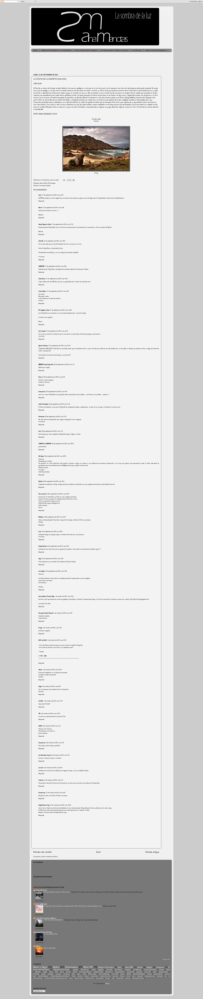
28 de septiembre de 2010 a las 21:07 (55, 517)
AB (39, 713)
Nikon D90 (47, 183)
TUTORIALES (137, 50)
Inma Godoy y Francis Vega (46, 596)
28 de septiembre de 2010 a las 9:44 (56, 392)
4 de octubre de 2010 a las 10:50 (56, 640)
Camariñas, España (45, 186)
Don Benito (36, 974)
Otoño (168, 970)
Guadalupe (50, 974)
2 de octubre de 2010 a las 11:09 (63, 613)
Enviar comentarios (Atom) (50, 857)
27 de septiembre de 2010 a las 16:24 (52, 195)
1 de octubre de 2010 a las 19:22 (64, 596)
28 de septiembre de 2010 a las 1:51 (64, 364)
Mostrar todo (166, 959)
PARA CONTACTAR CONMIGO (86, 50)
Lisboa (71, 978)
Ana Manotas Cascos (44, 755)
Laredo (93, 970)
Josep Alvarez (42, 546)
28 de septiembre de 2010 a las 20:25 (58, 494)
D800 (56, 972)
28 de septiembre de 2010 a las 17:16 (59, 404)
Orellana (149, 974)
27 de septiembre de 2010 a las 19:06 (56, 266)
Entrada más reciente (42, 852)
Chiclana (75, 972)
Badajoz (149, 967)
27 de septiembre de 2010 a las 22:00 (61, 310)
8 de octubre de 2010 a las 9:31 (55, 743)
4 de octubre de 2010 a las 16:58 (52, 670)
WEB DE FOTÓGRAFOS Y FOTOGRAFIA (56, 50)
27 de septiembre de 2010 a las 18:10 (54, 241)
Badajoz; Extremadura (106, 967)
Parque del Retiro (120, 972)
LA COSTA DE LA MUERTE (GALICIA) (49, 79)
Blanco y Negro (40, 967)
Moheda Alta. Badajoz (139, 974)
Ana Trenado (42, 331)
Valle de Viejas (120, 978)
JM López (41, 456)
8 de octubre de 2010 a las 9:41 (60, 755)
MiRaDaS (38, 946)
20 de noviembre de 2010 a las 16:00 (60, 805)
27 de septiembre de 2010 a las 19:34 (58, 291)
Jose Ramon (41, 279)
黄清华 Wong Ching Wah (45, 364)
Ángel (40, 686)
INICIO (35, 50)
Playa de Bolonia (158, 974)
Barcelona (80, 976)
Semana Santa (130, 972)
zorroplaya (41, 571)
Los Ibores (66, 974)
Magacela (100, 970)
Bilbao (51, 972)
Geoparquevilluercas (150, 976)
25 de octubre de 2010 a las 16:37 (56, 793)
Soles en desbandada (50, 948)
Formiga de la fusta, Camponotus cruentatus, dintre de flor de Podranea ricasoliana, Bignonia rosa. (73, 906)
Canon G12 (109, 970)
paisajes (53, 183)
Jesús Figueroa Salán (44, 224)
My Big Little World (41, 890)
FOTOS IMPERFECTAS (41, 904)
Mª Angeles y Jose (43, 310)
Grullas (43, 974)
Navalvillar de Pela (98, 972)
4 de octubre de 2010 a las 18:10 (51, 686)
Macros (122, 974)
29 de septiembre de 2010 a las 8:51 (52, 531)
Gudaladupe (160, 976)
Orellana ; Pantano (79, 978)
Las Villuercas (137, 970)
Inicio (98, 852)
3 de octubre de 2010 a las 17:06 (52, 628)
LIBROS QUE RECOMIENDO (155, 50)
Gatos (133, 976)
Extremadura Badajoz (85, 972)
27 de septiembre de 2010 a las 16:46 (53, 208)
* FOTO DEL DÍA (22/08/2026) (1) (53, 920)
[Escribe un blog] (70, 180)
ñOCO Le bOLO (42, 640)
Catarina (41, 780)
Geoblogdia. (140, 976)
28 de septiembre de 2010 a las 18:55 (55, 456)
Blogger (107, 983)
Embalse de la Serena (105, 976)
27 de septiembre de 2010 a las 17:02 (62, 224)
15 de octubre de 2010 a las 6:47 (53, 780)
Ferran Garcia (42, 494)
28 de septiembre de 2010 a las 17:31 (52, 431)
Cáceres (161, 970)
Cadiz (119, 967)
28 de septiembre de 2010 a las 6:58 (54, 377)
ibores (73, 976)
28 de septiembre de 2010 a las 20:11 (53, 481)
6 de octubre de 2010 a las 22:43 (50, 713)
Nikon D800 (129, 967)
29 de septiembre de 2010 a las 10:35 (52, 559)
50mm (154, 972)
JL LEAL (40, 701)
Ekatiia (40, 481)
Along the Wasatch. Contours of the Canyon (57, 892)
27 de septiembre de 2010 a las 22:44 (59, 346)
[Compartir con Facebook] (74, 180)
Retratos (37, 972)
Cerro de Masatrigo (104, 974)
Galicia (41, 183)
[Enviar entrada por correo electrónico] (63, 180)
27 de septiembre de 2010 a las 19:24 (57, 279)
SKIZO (40, 726)
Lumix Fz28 (115, 974)
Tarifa (78, 974)
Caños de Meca (94, 976)
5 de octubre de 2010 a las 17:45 (53, 701)
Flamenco (122, 976)
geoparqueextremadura (138, 978)
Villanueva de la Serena (61, 969)
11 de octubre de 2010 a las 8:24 (53, 768)
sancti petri (147, 972)
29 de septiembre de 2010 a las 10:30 (58, 546)
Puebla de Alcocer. (89, 978)
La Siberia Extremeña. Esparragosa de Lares (55, 978)
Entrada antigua (152, 852)
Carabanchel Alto (163, 972)
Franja (40, 628)
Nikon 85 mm (109, 972)
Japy (39, 559)
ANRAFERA (41, 266)
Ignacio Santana (43, 346)
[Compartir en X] (72, 180)
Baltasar (41, 517)
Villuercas (127, 978)
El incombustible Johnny (51, 934)
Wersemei (41, 417)
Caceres (140, 967)
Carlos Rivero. (42, 291)
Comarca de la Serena (150, 970)
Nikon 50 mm (85, 970)
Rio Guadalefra (100, 978)
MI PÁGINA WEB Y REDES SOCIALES (115, 50)
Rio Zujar (107, 978)
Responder (41, 201)
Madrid (56, 967)
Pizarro (40, 377)
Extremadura (71, 967)
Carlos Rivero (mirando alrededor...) (46, 918)
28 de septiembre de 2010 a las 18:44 (63, 444)
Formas (128, 976)
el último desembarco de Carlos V (60, 976)
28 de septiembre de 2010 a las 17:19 (55, 417)
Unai (39, 431)
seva (39, 195)
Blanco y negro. (92, 974)
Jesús (40, 670)
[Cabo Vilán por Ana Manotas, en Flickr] (96, 119)
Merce (40, 208)
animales (68, 972)
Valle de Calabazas (43, 976)
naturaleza (139, 972)
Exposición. (115, 976)
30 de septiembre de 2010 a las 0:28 (56, 571)
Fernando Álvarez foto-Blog (44, 932)
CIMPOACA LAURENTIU (44, 444)
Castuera (86, 976)
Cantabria (128, 970)
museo (84, 974)
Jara (165, 976)
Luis (39, 531)
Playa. (73, 974)
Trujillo (45, 972)
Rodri (113, 978)
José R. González (43, 404)
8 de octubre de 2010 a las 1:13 (51, 726)
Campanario (160, 967)
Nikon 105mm (118, 970)
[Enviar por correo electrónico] (68, 180)
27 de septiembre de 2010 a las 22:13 (57, 331)
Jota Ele (40, 241)
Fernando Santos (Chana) (45, 613)
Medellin (129, 974)
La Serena (58, 974)
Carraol (40, 768)
